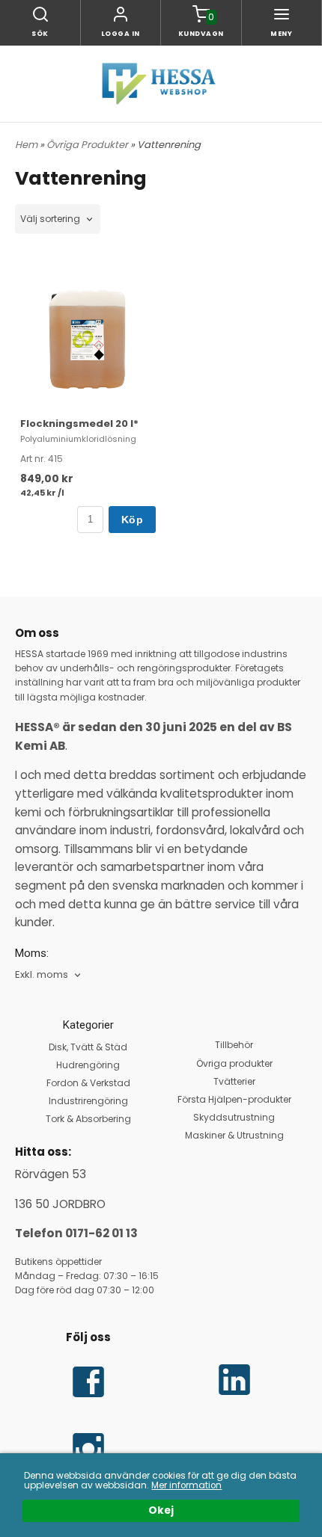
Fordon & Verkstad (88, 1082)
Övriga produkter (234, 1063)
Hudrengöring (88, 1065)
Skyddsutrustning (234, 1117)
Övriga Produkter (88, 145)
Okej (161, 1510)
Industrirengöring (88, 1100)
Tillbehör (234, 1044)
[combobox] (57, 219)
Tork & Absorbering (88, 1118)
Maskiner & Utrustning (234, 1135)
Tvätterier (234, 1081)
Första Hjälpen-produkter (234, 1099)
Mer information (186, 1485)
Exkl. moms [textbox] (41, 975)
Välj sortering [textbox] (50, 219)
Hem (26, 145)
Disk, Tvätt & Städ (88, 1047)
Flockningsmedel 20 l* (79, 423)
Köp (132, 520)
